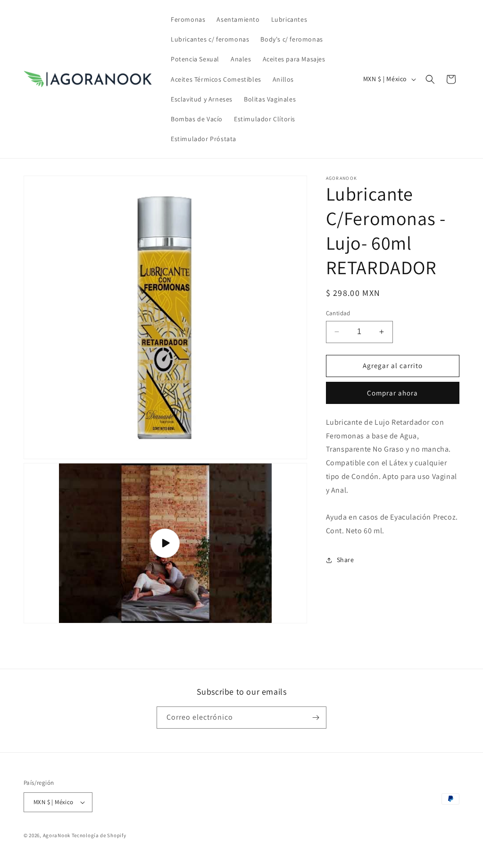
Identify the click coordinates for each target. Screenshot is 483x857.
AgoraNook (56, 835)
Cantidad (338, 313)
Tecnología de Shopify (99, 835)
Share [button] (345, 559)
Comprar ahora (392, 392)
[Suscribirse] (315, 717)
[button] (430, 79)
